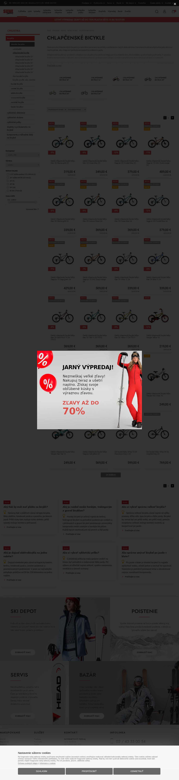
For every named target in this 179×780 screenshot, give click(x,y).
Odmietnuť (136, 771)
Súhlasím (41, 771)
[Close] (175, 4)
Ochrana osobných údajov (28, 763)
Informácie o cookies (48, 763)
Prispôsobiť (89, 771)
